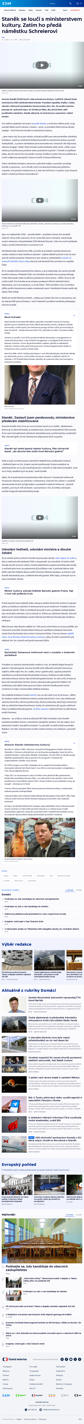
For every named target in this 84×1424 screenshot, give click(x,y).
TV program (7, 1367)
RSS (80, 1419)
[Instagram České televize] (62, 1359)
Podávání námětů (36, 1384)
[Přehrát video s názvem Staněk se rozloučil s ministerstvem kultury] (40, 517)
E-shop (5, 1384)
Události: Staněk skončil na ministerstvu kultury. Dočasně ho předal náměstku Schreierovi (32, 91)
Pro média (33, 1367)
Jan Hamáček (31, 881)
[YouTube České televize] (71, 1359)
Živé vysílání (60, 1367)
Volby (30, 10)
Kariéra (59, 1380)
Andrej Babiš (41, 876)
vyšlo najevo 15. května (65, 558)
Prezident (7, 881)
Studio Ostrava (34, 1375)
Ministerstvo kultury (64, 876)
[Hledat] (70, 3)
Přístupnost (42, 1419)
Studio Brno (60, 1371)
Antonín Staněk (27, 876)
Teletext (6, 1375)
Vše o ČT (32, 1388)
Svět (46, 10)
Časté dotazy (7, 1388)
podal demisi (40, 123)
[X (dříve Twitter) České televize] (75, 1359)
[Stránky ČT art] (64, 1395)
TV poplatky (33, 1371)
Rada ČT (6, 1380)
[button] (42, 65)
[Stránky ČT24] (6, 1395)
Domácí (39, 10)
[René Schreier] (39, 385)
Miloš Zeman (19, 881)
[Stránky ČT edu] (78, 1395)
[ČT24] (7, 3)
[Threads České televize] (79, 1359)
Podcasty (59, 1375)
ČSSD (51, 876)
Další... (53, 10)
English (19, 1419)
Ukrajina (22, 10)
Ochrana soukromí (30, 1419)
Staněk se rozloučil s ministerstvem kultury (16, 541)
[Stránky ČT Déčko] (52, 1395)
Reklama (6, 1371)
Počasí (31, 1380)
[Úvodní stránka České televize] (15, 1359)
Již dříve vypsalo (40, 708)
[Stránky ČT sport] (21, 1395)
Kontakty (59, 1388)
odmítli (33, 695)
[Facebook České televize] (66, 1359)
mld (3, 37)
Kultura (15, 876)
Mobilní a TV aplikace (64, 1384)
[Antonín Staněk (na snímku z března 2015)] (39, 837)
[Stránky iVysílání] (37, 1395)
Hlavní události (10, 10)
